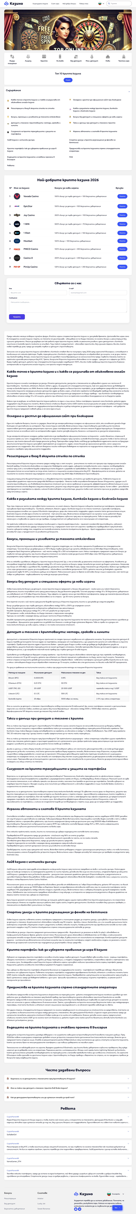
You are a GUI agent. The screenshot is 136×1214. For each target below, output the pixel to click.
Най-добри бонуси (69, 4)
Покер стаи (83, 4)
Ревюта (10, 165)
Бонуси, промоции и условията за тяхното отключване (35, 117)
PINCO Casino (31, 249)
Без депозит (9, 1203)
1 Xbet (27, 232)
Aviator (40, 1198)
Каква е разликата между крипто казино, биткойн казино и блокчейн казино (95, 109)
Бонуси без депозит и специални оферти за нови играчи (97, 117)
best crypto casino (59, 902)
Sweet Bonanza (44, 1209)
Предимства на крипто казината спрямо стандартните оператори (94, 149)
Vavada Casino (31, 196)
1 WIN (26, 224)
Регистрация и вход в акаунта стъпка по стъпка (32, 108)
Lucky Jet (41, 1203)
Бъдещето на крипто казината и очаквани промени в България (31, 158)
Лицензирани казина (40, 4)
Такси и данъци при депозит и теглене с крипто (94, 123)
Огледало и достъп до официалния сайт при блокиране (97, 100)
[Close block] (129, 91)
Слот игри (55, 4)
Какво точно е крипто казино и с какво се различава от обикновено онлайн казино (35, 101)
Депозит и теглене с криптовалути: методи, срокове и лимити (35, 124)
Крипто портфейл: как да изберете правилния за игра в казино (31, 149)
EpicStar (28, 206)
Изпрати (17, 317)
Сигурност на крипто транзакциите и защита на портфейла (33, 132)
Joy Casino (29, 215)
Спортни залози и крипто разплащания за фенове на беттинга (92, 141)
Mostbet (28, 241)
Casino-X (28, 258)
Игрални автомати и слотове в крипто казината (95, 131)
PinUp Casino (31, 266)
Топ (116, 1208)
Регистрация (10, 1198)
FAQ (71, 157)
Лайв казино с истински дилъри (21, 140)
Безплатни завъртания (14, 1209)
